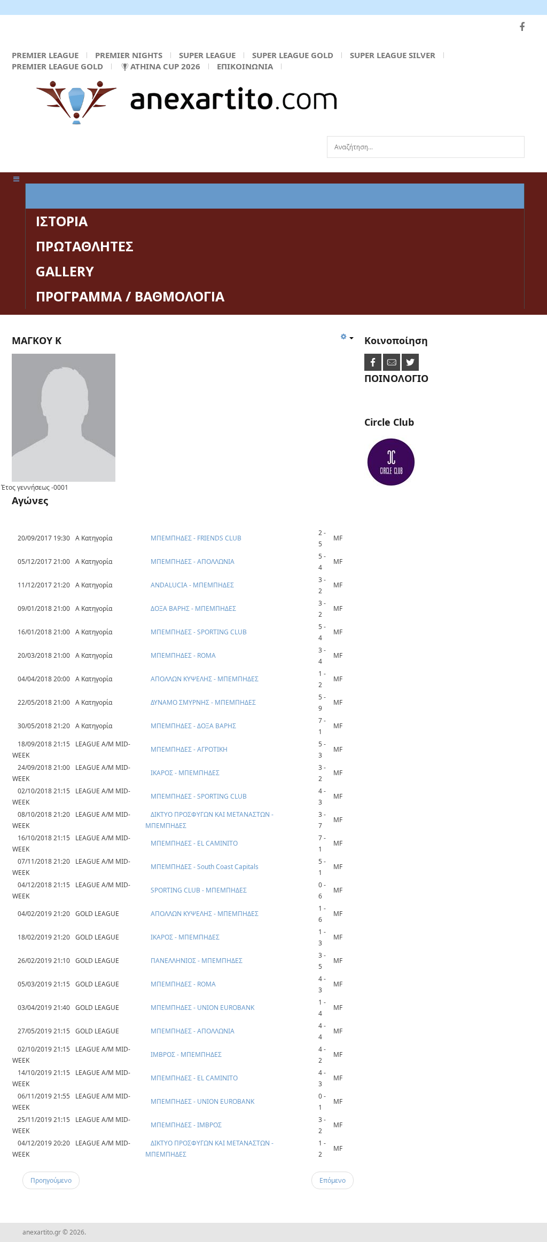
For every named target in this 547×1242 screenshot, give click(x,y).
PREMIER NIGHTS (128, 55)
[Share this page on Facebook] (373, 361)
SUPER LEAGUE (207, 55)
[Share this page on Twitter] (410, 361)
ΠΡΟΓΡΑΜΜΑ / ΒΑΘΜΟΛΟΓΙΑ (130, 296)
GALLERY (65, 271)
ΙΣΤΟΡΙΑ (62, 221)
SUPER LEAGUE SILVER (392, 55)
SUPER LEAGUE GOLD (292, 55)
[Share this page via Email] (392, 361)
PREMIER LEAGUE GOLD (57, 66)
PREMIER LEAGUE (45, 55)
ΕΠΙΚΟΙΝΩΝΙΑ (245, 66)
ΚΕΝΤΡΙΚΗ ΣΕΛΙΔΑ (94, 196)
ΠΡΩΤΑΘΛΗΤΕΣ (85, 246)
